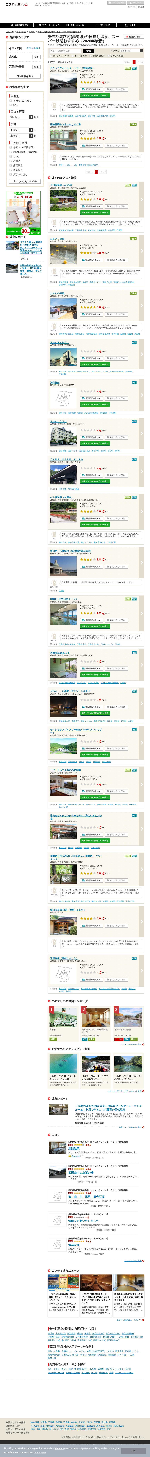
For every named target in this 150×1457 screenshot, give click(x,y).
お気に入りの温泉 (116, 3)
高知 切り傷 (85, 901)
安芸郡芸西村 (81, 1337)
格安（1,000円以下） (96, 1351)
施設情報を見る (92, 89)
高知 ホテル (72, 762)
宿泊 (50, 1351)
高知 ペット (90, 804)
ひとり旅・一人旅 (126, 1355)
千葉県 (51, 1422)
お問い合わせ (138, 1437)
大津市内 (101, 1429)
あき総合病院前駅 (127, 282)
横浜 (33, 1429)
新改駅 (81, 762)
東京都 (74, 1422)
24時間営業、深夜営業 (25, 152)
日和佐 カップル (107, 644)
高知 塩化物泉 (64, 901)
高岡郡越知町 (113, 1340)
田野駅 (119, 230)
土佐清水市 (61, 1333)
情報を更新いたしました (83, 1220)
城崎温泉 (60, 1425)
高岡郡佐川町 (99, 1340)
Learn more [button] (40, 1452)
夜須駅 (123, 721)
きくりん (75, 1155)
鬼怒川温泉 (119, 1425)
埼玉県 (43, 1422)
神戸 (109, 1429)
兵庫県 (59, 1422)
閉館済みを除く (117, 56)
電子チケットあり (61, 56)
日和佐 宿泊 (81, 644)
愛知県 (104, 1422)
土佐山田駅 (111, 542)
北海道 (89, 1422)
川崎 (38, 1429)
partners (59, 1448)
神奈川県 (35, 1422)
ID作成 (141, 7)
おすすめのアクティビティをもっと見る (124, 1091)
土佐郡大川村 (137, 1337)
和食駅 (116, 721)
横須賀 (45, 1429)
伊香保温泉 (80, 1425)
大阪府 (82, 1422)
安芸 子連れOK (99, 721)
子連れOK (66, 1355)
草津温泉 (35, 1425)
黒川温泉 (100, 1425)
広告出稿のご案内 (93, 1437)
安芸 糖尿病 (101, 230)
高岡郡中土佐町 (84, 1340)
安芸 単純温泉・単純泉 (79, 282)
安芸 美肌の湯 (102, 116)
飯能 (67, 1429)
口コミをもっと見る (133, 1260)
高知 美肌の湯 (73, 542)
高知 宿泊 (62, 542)
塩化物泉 (92, 1355)
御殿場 (73, 1429)
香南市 (80, 1333)
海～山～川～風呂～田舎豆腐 (86, 1196)
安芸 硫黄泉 (63, 282)
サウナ (136, 1351)
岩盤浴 (16, 161)
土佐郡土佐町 (123, 1337)
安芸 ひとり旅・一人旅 (68, 165)
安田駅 (130, 334)
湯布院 (109, 1425)
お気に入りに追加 (117, 89)
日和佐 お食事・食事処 (110, 683)
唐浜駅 (137, 334)
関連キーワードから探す (18, 1432)
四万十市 (71, 1333)
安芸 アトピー (95, 282)
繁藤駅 (88, 762)
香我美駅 (132, 804)
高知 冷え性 (96, 901)
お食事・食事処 (60, 1351)
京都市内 (92, 1429)
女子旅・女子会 (79, 1355)
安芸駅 (112, 116)
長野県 (97, 1422)
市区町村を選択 (25, 76)
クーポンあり (81, 56)
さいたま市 (58, 1429)
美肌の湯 (52, 1358)
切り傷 (128, 1351)
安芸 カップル (86, 721)
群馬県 (66, 1422)
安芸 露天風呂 (84, 451)
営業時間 (74, 1245)
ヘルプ (127, 1437)
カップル (73, 1351)
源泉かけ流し (20, 174)
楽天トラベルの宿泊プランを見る (95, 95)
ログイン (132, 7)
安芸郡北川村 (68, 1337)
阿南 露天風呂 (73, 489)
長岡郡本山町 (95, 1337)
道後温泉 (91, 1425)
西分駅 (109, 721)
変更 (36, 57)
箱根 (42, 1425)
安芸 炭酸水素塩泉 (66, 116)
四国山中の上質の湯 (80, 1172)
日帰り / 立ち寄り (22, 100)
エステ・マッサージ (124, 1372)
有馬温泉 (50, 1425)
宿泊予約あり (99, 56)
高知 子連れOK (99, 542)
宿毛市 (51, 1333)
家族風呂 (18, 170)
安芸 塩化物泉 (80, 116)
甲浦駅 (61, 591)
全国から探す (34, 48)
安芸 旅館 (72, 413)
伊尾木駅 (62, 285)
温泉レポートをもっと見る (130, 1127)
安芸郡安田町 (54, 1337)
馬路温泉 (74, 1148)
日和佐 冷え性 (93, 644)
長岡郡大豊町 (109, 1337)
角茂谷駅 (96, 762)
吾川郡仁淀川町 (69, 1340)
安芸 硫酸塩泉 (91, 334)
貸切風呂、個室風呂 (107, 1355)
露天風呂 (119, 1351)
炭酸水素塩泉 (54, 1355)
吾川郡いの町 (54, 1340)
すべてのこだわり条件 (25, 181)
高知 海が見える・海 (76, 804)
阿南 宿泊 (62, 489)
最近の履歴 (135, 3)
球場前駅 (71, 285)
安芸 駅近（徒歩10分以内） (79, 371)
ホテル (82, 1351)
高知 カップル (86, 542)
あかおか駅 (63, 807)
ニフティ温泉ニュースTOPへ (129, 1320)
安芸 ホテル (96, 371)
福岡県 (112, 1422)
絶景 (111, 1372)
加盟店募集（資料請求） (72, 1437)
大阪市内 (82, 1429)
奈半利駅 (111, 230)
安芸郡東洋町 (98, 1333)
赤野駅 (130, 721)
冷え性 (111, 1351)
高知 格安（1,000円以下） (109, 989)
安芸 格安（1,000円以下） (89, 165)
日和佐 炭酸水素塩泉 (67, 644)
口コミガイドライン (112, 1437)
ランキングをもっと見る (131, 1044)
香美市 (88, 1333)
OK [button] (133, 1450)
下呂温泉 (69, 1425)
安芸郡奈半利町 (113, 1333)
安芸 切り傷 (107, 282)
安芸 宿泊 (91, 116)
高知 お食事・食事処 (105, 804)
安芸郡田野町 (128, 1333)
